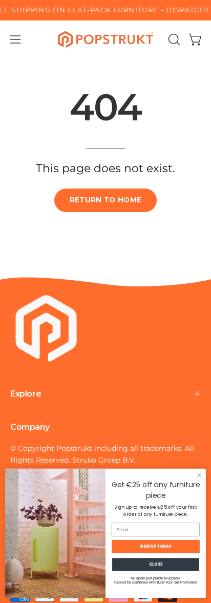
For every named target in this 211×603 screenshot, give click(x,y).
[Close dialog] (199, 475)
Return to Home (106, 200)
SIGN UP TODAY (155, 546)
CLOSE (156, 564)
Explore (25, 394)
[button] (173, 39)
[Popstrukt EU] (105, 39)
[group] (105, 10)
